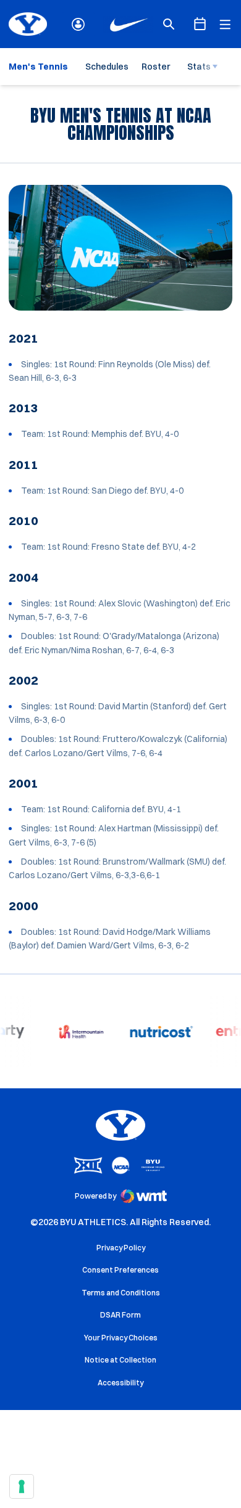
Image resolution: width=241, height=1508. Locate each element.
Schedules (107, 66)
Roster (156, 66)
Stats (199, 66)
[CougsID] (78, 24)
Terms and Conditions (121, 1292)
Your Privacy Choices (121, 1337)
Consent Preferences (120, 1269)
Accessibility (120, 1382)
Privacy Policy (120, 1247)
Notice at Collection (120, 1359)
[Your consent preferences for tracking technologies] (21, 1486)
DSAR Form (120, 1314)
